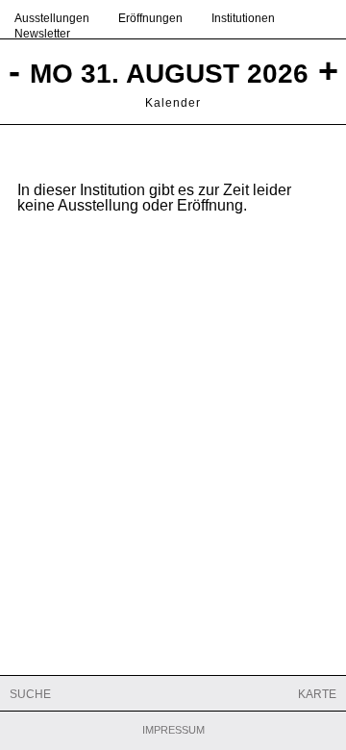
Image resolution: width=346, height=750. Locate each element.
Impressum (173, 730)
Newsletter (42, 33)
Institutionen (243, 18)
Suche (30, 694)
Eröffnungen (150, 18)
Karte (317, 694)
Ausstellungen (51, 18)
